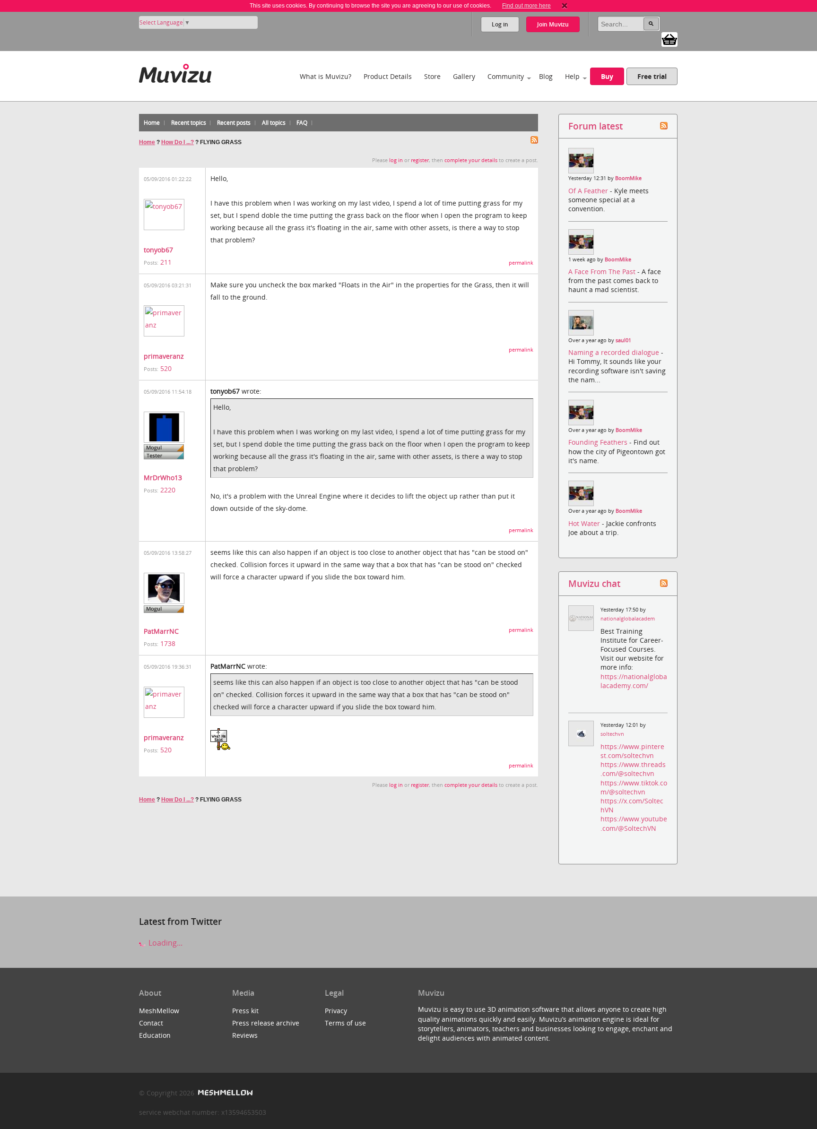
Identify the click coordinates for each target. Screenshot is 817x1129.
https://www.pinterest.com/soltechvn (632, 751)
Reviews (245, 1035)
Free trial (652, 76)
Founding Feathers (598, 442)
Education (155, 1035)
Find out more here (526, 5)
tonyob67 (158, 249)
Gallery (464, 76)
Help (572, 76)
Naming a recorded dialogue (614, 352)
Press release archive (265, 1022)
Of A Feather (589, 190)
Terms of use (345, 1022)
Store (432, 76)
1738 (167, 643)
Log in (500, 24)
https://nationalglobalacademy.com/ (633, 681)
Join (553, 24)
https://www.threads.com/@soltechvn (633, 769)
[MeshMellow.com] (224, 1092)
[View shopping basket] (669, 39)
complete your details (470, 160)
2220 (167, 489)
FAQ (301, 123)
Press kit (245, 1010)
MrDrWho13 (163, 477)
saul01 (623, 340)
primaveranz (164, 356)
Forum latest (595, 126)
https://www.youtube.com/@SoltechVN (633, 823)
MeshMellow (159, 1010)
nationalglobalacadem (627, 618)
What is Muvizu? (325, 76)
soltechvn (612, 734)
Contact (151, 1022)
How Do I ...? (177, 142)
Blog (546, 76)
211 (166, 262)
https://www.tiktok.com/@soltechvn (633, 787)
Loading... (165, 943)
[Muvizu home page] (175, 71)
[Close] (564, 5)
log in (396, 160)
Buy (607, 76)
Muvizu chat (594, 583)
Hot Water (585, 523)
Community (505, 76)
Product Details (388, 76)
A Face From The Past (602, 271)
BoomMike (628, 178)
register (420, 160)
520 (166, 368)
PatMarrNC (161, 631)
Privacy (336, 1010)
